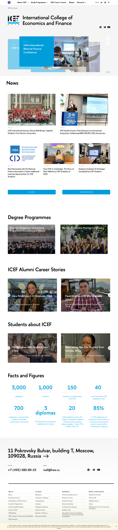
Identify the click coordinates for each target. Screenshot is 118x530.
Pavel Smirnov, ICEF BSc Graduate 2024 (83, 297)
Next (108, 43)
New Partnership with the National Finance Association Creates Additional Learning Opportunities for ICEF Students (23, 173)
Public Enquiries (12, 519)
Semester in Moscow (41, 513)
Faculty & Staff (12, 510)
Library (91, 504)
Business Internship (40, 516)
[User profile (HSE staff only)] (105, 2)
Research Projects (67, 501)
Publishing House (94, 501)
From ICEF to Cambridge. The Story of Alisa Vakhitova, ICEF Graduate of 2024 (58, 171)
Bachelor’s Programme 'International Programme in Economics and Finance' (27, 229)
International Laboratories (69, 495)
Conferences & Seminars (69, 507)
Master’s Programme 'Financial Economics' (82, 227)
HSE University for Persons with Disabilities (20, 516)
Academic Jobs (66, 510)
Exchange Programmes (41, 507)
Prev (108, 38)
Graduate (38, 504)
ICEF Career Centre (58, 2)
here (75, 525)
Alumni (71, 2)
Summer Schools (40, 510)
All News (32, 192)
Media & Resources (96, 492)
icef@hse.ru (51, 470)
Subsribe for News (86, 192)
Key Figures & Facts (14, 498)
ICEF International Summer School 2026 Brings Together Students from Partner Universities (30, 131)
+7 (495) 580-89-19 (22, 470)
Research (66, 492)
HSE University (13, 8)
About (11, 492)
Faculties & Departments (15, 504)
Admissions (38, 495)
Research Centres (67, 498)
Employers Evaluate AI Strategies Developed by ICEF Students (92, 170)
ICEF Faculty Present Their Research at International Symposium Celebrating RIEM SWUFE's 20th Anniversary (82, 131)
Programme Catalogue (41, 498)
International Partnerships (15, 507)
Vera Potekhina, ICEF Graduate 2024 (32, 296)
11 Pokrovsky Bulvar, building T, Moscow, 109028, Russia (51, 453)
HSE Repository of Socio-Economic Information (99, 507)
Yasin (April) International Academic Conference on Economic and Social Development (72, 514)
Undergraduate (39, 501)
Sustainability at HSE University (17, 501)
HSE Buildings (12, 513)
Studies (38, 492)
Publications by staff (95, 495)
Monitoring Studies (67, 504)
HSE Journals (92, 498)
